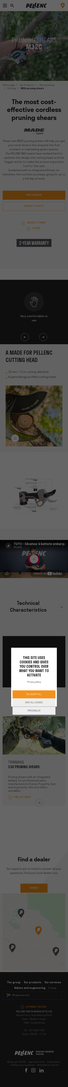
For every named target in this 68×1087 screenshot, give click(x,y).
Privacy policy (34, 682)
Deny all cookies (34, 702)
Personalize (34, 711)
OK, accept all (34, 694)
